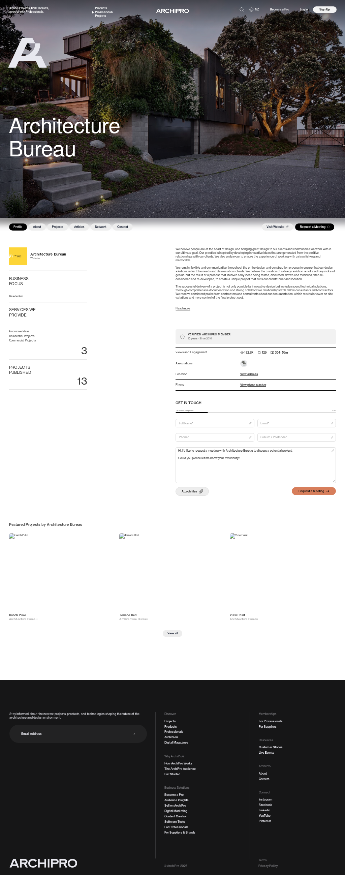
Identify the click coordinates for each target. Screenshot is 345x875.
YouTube (265, 815)
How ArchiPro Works (178, 763)
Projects (24, 8)
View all (172, 633)
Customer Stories (271, 747)
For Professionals (176, 827)
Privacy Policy (268, 866)
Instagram (266, 799)
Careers (264, 779)
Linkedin (264, 810)
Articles (79, 227)
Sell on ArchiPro (175, 805)
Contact (122, 227)
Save (107, 539)
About (37, 227)
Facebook (265, 805)
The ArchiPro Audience (180, 769)
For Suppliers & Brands (179, 832)
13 (82, 381)
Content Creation (175, 816)
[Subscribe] (133, 733)
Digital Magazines (176, 742)
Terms (262, 860)
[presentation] (192, 491)
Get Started (172, 774)
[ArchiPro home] (172, 11)
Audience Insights (176, 800)
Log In (304, 9)
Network (100, 227)
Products (42, 8)
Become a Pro (279, 9)
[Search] (242, 9)
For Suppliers (268, 726)
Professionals (34, 11)
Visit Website (275, 227)
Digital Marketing (175, 811)
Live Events (266, 752)
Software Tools (174, 821)
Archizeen (171, 737)
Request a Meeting (312, 227)
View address (249, 374)
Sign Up (324, 9)
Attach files (189, 491)
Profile (17, 227)
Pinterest (265, 821)
